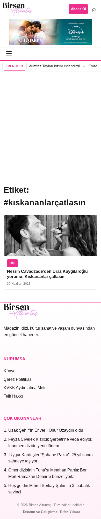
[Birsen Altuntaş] (18, 9)
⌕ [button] (94, 9)
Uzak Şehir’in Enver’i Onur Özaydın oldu (45, 430)
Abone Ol (78, 9)
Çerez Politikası (18, 379)
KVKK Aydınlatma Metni (26, 387)
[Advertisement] (50, 127)
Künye (10, 371)
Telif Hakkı (13, 396)
